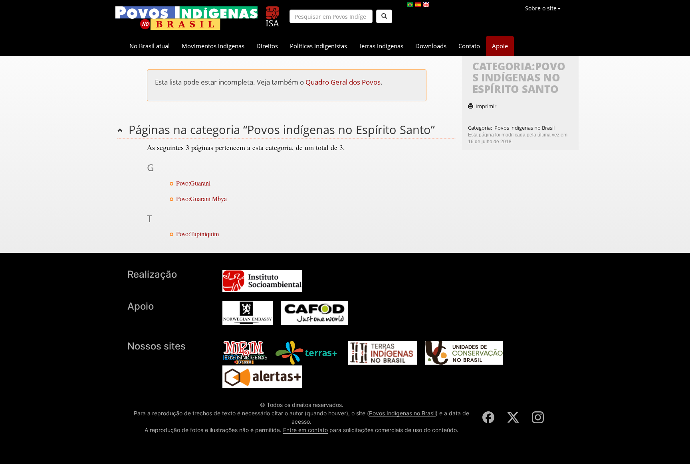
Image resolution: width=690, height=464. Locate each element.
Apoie (500, 46)
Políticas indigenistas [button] (318, 46)
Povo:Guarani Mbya (201, 198)
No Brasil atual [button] (149, 46)
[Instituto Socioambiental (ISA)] (273, 13)
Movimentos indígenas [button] (213, 46)
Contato (469, 46)
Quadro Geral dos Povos (343, 82)
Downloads (430, 46)
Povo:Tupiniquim (197, 233)
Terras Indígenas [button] (381, 46)
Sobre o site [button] (541, 8)
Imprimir (486, 106)
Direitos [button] (267, 46)
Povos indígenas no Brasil (524, 127)
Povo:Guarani (193, 183)
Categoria (479, 127)
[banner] (186, 18)
